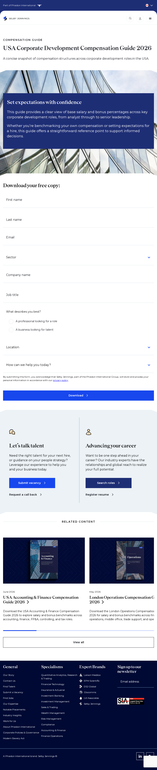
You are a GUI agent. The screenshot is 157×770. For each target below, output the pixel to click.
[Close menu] (150, 18)
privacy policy (60, 380)
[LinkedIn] (140, 756)
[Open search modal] (130, 18)
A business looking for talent (34, 329)
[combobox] (76, 257)
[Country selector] (78, 5)
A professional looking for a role (36, 321)
